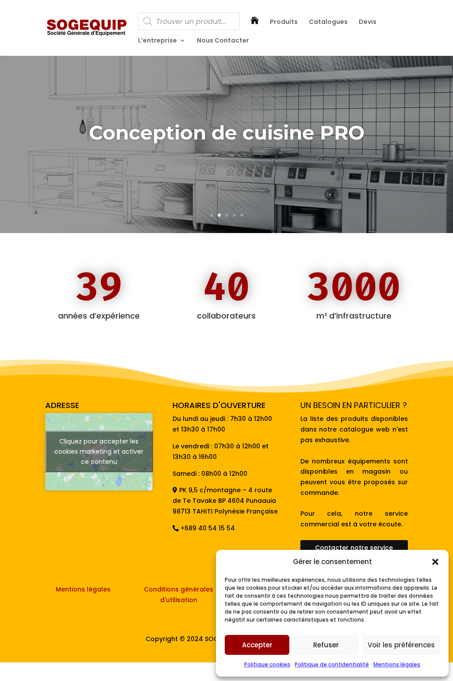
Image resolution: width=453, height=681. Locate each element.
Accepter (257, 645)
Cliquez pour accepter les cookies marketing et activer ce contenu (98, 451)
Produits (284, 22)
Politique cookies (267, 664)
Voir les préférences (401, 645)
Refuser (326, 645)
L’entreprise (157, 41)
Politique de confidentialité (332, 664)
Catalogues (328, 22)
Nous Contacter (223, 41)
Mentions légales (396, 664)
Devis (367, 22)
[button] (435, 561)
